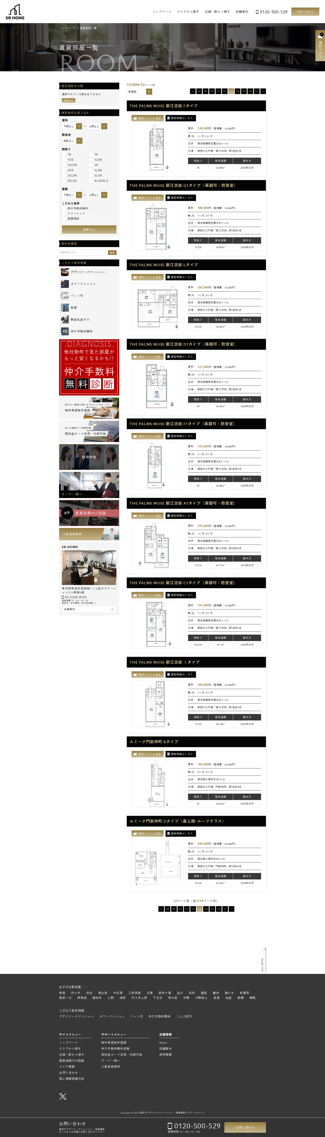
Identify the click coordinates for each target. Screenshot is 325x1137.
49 (205, 91)
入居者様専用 (72, 534)
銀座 (204, 993)
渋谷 (89, 993)
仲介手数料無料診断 (115, 1048)
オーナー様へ (72, 494)
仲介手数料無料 (78, 208)
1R (69, 154)
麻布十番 (165, 993)
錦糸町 (97, 998)
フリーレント (76, 213)
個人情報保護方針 (71, 1079)
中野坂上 (201, 998)
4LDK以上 (101, 181)
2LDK (98, 170)
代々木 (75, 993)
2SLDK (72, 175)
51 (218, 91)
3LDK (98, 175)
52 (224, 91)
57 (256, 91)
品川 (180, 993)
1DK (71, 159)
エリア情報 (67, 1067)
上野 (111, 998)
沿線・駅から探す (217, 11)
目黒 (150, 993)
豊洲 (216, 993)
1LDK (98, 159)
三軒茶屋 (134, 993)
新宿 (62, 993)
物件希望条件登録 (113, 1042)
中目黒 (118, 993)
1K (96, 154)
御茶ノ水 (65, 998)
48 (199, 91)
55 (243, 91)
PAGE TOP (262, 965)
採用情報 (89, 457)
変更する (68, 100)
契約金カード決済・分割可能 (121, 1055)
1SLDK (72, 165)
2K (96, 165)
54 (237, 91)
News (163, 1042)
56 (250, 91)
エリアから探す (188, 11)
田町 (192, 993)
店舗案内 (242, 11)
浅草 (123, 998)
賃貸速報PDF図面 (71, 1061)
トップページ (162, 11)
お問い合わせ (305, 11)
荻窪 (216, 998)
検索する (89, 229)
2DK (71, 170)
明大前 (173, 998)
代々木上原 (139, 998)
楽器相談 (73, 218)
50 (211, 91)
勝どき (229, 993)
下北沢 (157, 998)
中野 (186, 998)
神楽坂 (82, 998)
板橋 (240, 998)
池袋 (228, 998)
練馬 (252, 998)
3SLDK (72, 181)
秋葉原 (244, 993)
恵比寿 (103, 993)
